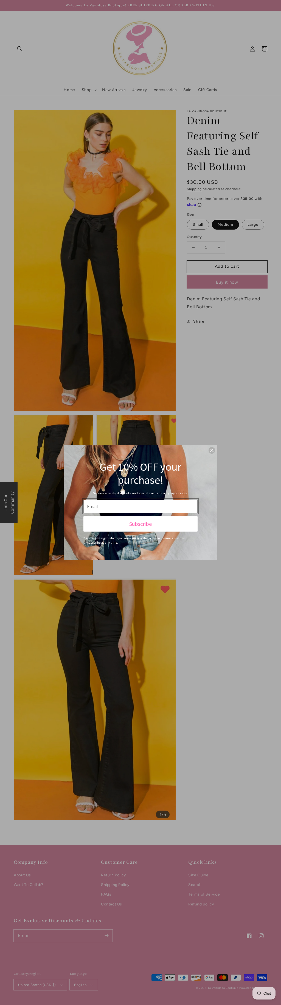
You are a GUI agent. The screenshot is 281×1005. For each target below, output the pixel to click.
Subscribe (140, 523)
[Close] (212, 450)
